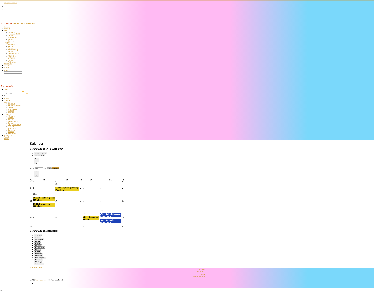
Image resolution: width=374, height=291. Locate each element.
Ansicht (37, 267)
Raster (40, 153)
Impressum (201, 269)
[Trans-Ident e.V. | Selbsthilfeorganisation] (12, 21)
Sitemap (202, 274)
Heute (36, 174)
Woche (36, 161)
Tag (36, 163)
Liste (39, 155)
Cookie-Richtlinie (199, 276)
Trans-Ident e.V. (40, 280)
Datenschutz (201, 271)
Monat (36, 159)
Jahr (44, 168)
